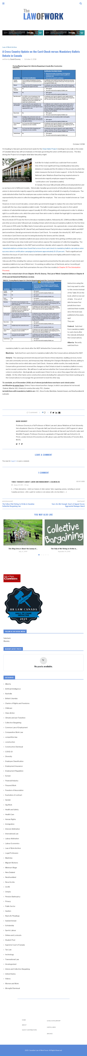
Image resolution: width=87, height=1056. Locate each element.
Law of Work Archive (9, 47)
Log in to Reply (80, 481)
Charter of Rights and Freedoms (17, 703)
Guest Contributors (29, 1030)
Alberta (8, 684)
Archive (50, 1033)
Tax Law (8, 950)
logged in (14, 461)
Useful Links (51, 1027)
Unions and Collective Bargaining (17, 969)
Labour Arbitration (12, 839)
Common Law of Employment (16, 727)
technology (9, 954)
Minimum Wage (11, 868)
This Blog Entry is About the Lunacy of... (22, 548)
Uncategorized (10, 964)
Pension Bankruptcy (12, 897)
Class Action (10, 713)
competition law (11, 737)
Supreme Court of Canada (15, 945)
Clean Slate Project (49, 149)
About (24, 1025)
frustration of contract (13, 795)
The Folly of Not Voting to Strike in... (64, 548)
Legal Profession (11, 853)
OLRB (7, 887)
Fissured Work (10, 785)
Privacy (8, 901)
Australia (8, 694)
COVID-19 (9, 752)
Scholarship (9, 925)
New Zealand (10, 872)
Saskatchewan (10, 921)
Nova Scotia (9, 882)
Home (24, 1020)
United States (10, 974)
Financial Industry (11, 781)
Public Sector (10, 906)
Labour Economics (12, 843)
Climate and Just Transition (15, 718)
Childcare (8, 708)
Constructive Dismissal (14, 747)
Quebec (8, 911)
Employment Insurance (14, 766)
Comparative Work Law (14, 732)
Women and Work (12, 983)
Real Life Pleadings (12, 916)
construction (10, 742)
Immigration (9, 824)
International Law (11, 834)
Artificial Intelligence (13, 689)
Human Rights (10, 819)
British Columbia (11, 698)
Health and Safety (12, 810)
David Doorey (15, 59)
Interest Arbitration (12, 829)
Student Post (10, 940)
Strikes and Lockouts (13, 935)
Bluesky (7, 641)
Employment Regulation (14, 771)
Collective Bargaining (13, 723)
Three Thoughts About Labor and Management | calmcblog (35, 482)
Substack (7, 638)
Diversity (8, 756)
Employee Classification (14, 761)
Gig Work (8, 805)
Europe (8, 776)
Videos (8, 979)
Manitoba (8, 858)
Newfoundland (10, 877)
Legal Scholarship (53, 1021)
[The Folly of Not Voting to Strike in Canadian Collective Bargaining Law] (64, 532)
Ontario (8, 892)
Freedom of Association (14, 790)
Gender (8, 800)
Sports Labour (10, 930)
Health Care (9, 814)
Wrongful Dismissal (12, 988)
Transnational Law (12, 959)
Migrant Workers (11, 863)
